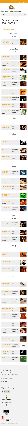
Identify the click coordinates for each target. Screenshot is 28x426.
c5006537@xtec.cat (7, 383)
